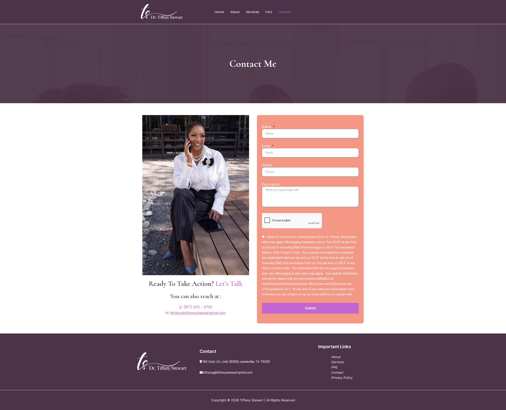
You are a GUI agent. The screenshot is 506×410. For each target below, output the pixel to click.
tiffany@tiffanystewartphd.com (198, 312)
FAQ (268, 12)
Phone (267, 165)
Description (271, 184)
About (235, 12)
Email (266, 146)
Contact (284, 12)
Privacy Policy (342, 378)
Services (252, 12)
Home (219, 12)
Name (267, 127)
